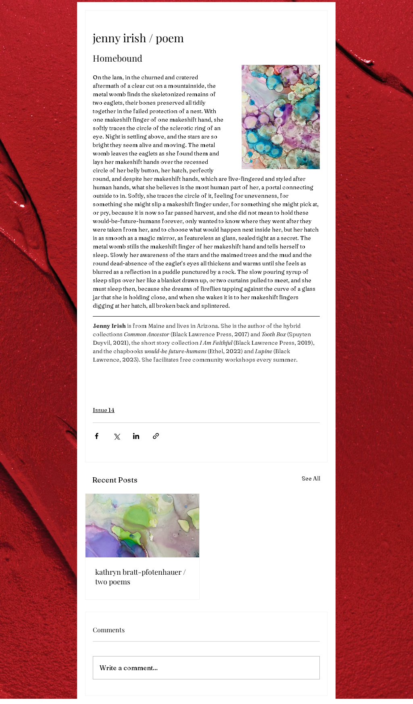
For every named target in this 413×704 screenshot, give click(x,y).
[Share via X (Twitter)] (116, 436)
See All (311, 478)
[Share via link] (156, 436)
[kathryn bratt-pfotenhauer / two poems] (142, 525)
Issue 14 (104, 410)
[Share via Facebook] (96, 436)
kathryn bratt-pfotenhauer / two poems (140, 576)
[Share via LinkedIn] (136, 436)
